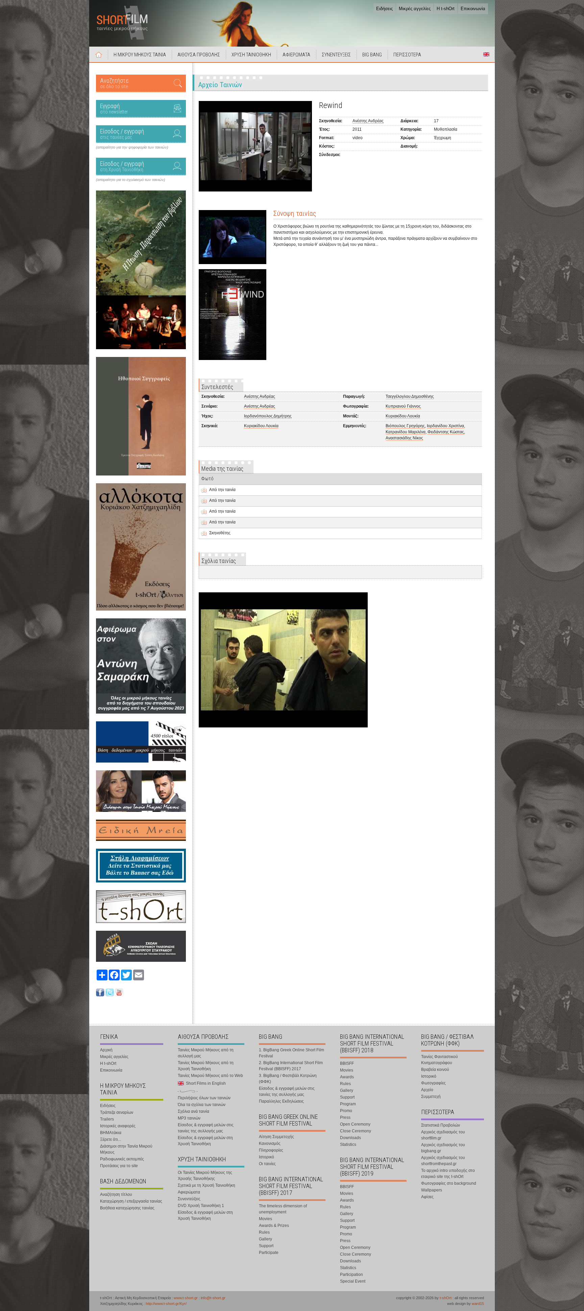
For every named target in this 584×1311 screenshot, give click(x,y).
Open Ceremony (355, 1124)
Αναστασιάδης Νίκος (404, 438)
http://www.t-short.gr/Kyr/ (166, 1304)
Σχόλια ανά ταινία (193, 1111)
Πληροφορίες (271, 1150)
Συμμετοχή (431, 1096)
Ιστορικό (266, 1157)
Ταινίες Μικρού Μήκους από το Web (210, 1075)
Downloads (350, 1137)
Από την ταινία (222, 489)
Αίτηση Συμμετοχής (276, 1136)
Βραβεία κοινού (435, 1069)
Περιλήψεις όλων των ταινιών (204, 1098)
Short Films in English (486, 54)
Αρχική (98, 54)
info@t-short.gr (213, 1298)
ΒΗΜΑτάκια (110, 1132)
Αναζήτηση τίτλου (116, 1194)
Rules (264, 1232)
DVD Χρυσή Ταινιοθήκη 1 (201, 1205)
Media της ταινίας (222, 468)
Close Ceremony (355, 1131)
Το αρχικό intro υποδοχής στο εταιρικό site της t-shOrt (448, 1173)
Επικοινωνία (473, 8)
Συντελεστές (217, 386)
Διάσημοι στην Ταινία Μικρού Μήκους (126, 1149)
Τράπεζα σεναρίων (116, 1112)
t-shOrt (446, 1298)
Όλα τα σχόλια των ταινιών (201, 1104)
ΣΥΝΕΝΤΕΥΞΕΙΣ (336, 55)
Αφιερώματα (189, 1192)
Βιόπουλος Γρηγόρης (405, 425)
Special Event (352, 1281)
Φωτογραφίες (433, 1083)
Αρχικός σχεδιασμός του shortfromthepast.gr (443, 1160)
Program (348, 1104)
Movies (265, 1218)
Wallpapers (431, 1190)
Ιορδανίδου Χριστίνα (445, 425)
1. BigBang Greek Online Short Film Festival (291, 1053)
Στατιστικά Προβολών (440, 1125)
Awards (347, 1077)
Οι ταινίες (267, 1163)
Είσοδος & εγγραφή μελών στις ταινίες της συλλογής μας (206, 1128)
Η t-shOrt (446, 8)
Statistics (348, 1144)
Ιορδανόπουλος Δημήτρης (268, 416)
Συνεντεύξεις (189, 1199)
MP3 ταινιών (189, 1118)
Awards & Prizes (274, 1225)
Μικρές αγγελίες (415, 8)
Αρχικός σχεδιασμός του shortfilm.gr (443, 1135)
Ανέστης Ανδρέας (368, 121)
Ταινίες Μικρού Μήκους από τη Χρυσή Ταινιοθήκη (206, 1065)
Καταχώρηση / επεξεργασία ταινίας (131, 1201)
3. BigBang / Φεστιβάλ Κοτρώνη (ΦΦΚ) (288, 1078)
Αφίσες (427, 1196)
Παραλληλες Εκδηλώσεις (281, 1101)
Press (345, 1117)
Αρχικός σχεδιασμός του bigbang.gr (443, 1147)
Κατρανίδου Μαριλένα (405, 432)
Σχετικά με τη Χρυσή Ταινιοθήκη (206, 1185)
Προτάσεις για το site (119, 1165)
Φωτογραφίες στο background (448, 1183)
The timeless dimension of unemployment (283, 1209)
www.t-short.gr (186, 1298)
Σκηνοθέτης (219, 533)
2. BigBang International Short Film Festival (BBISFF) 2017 (291, 1065)
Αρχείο (427, 1089)
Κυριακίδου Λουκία (403, 416)
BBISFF (347, 1063)
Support (266, 1245)
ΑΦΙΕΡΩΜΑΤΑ (296, 55)
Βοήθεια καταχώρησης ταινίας (127, 1208)
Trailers (107, 1119)
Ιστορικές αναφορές (118, 1126)
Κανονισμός (270, 1143)
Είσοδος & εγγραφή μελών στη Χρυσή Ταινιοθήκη (205, 1140)
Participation (351, 1274)
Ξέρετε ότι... (110, 1139)
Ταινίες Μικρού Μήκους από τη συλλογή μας (206, 1053)
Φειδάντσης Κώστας (446, 432)
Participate (268, 1252)
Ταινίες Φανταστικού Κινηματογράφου (439, 1059)
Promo (346, 1110)
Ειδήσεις (384, 8)
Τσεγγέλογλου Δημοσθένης (410, 396)
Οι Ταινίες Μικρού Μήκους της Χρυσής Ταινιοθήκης (205, 1175)
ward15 (478, 1304)
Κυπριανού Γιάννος (403, 406)
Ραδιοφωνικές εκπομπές (122, 1159)
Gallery (265, 1239)
